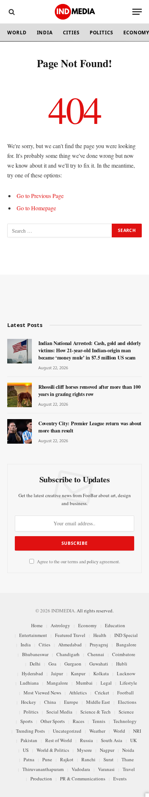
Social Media (59, 711)
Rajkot (66, 759)
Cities (71, 32)
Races (78, 721)
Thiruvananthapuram (43, 769)
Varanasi (106, 769)
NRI (137, 731)
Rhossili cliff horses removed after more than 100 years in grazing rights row (89, 390)
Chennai (96, 654)
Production (41, 778)
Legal (106, 683)
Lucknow (126, 673)
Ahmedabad (70, 644)
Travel (129, 769)
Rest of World (58, 740)
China (50, 702)
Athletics (78, 692)
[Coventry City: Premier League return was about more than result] (19, 431)
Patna (29, 759)
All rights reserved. (95, 610)
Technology (125, 721)
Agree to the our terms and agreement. (78, 562)
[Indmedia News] (74, 11)
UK (133, 740)
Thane (128, 759)
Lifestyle (128, 683)
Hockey (28, 702)
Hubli (121, 663)
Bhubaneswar (35, 654)
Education (115, 625)
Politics (101, 32)
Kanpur (78, 673)
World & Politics (53, 750)
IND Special (126, 635)
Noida (128, 750)
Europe (71, 702)
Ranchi (88, 759)
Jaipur (57, 673)
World (17, 32)
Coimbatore (123, 654)
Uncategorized (67, 731)
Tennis (98, 721)
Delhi (35, 663)
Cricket (102, 692)
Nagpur (107, 750)
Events (120, 778)
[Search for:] (59, 230)
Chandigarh (68, 654)
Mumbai (84, 683)
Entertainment (33, 635)
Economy (87, 625)
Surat (108, 759)
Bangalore (126, 644)
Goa (52, 663)
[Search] (11, 12)
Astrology (60, 625)
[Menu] (137, 12)
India (45, 32)
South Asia (111, 740)
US (26, 750)
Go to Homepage (36, 208)
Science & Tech (95, 711)
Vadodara (81, 769)
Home (37, 625)
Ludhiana (29, 683)
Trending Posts (30, 731)
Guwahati (98, 663)
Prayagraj (99, 644)
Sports (26, 721)
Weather (97, 731)
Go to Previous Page (40, 195)
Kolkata (101, 673)
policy (92, 562)
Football (125, 692)
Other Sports (53, 721)
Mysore (84, 750)
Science (126, 711)
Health (99, 635)
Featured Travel (70, 635)
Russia (86, 740)
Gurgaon (72, 663)
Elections (127, 702)
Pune (47, 759)
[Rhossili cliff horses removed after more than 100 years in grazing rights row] (19, 395)
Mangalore (57, 683)
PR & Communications (82, 778)
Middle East (98, 702)
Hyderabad (32, 673)
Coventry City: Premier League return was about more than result (89, 426)
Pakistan (29, 740)
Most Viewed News (42, 692)
